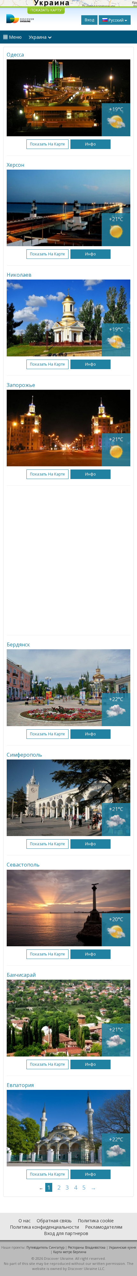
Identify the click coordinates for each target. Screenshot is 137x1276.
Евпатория (20, 1085)
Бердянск (18, 644)
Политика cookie (96, 1221)
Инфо (90, 144)
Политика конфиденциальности (44, 1227)
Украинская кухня (122, 1247)
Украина (38, 37)
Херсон (15, 164)
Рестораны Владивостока (86, 1247)
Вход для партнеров (66, 1233)
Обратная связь (54, 1221)
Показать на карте (47, 144)
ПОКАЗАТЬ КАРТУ (46, 10)
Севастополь (23, 864)
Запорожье (21, 384)
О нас (24, 1221)
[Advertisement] (68, 560)
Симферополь (24, 754)
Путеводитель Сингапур (45, 1247)
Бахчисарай (21, 974)
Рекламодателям (103, 1227)
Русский (116, 20)
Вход (89, 20)
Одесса (15, 54)
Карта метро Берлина (69, 1252)
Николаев (19, 274)
